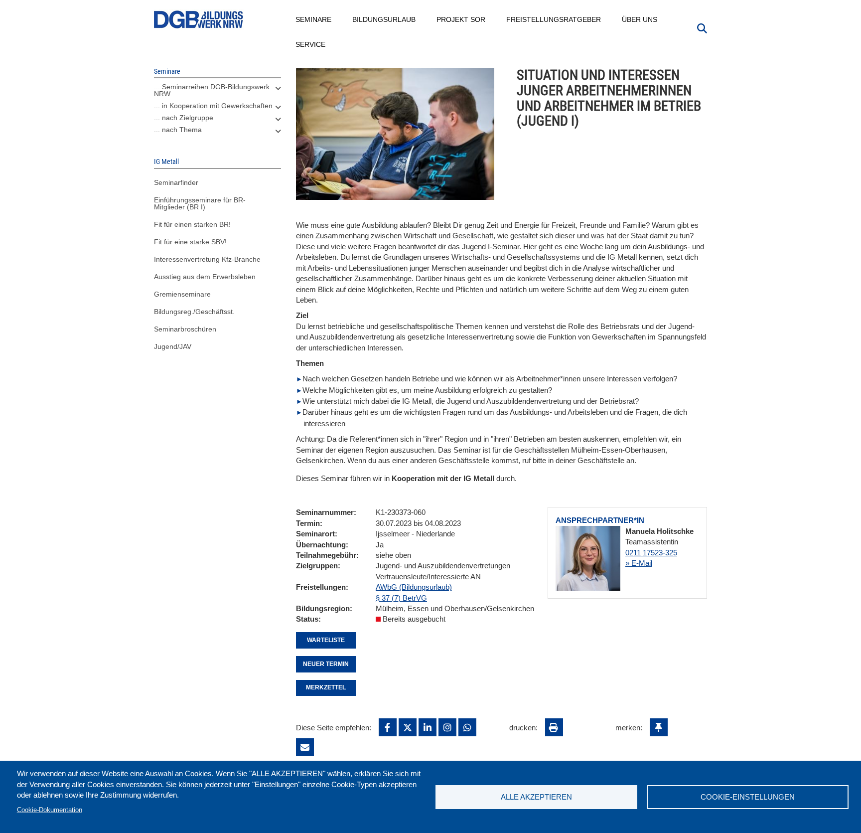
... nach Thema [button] (178, 129)
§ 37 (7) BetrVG (401, 598)
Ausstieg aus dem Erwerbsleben (205, 277)
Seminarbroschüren (185, 329)
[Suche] (702, 27)
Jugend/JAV (172, 346)
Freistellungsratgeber (554, 19)
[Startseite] (199, 19)
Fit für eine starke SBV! (190, 242)
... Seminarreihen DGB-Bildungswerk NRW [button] (212, 90)
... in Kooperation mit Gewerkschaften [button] (213, 105)
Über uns (640, 19)
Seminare (314, 19)
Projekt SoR (461, 19)
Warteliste (326, 640)
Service (311, 44)
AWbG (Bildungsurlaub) (414, 587)
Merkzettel (326, 687)
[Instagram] (447, 727)
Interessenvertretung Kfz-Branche (207, 259)
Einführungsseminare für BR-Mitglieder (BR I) (200, 203)
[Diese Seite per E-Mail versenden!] (305, 747)
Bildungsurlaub (384, 19)
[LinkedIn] (427, 727)
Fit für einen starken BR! (192, 224)
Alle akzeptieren (536, 797)
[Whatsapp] (467, 727)
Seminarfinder (176, 182)
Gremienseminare (182, 294)
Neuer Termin (326, 664)
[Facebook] (388, 727)
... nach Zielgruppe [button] (183, 117)
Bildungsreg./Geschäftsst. (194, 312)
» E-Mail (638, 563)
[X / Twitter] (408, 727)
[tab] (217, 92)
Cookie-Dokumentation (49, 810)
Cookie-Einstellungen (748, 797)
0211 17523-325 (651, 552)
